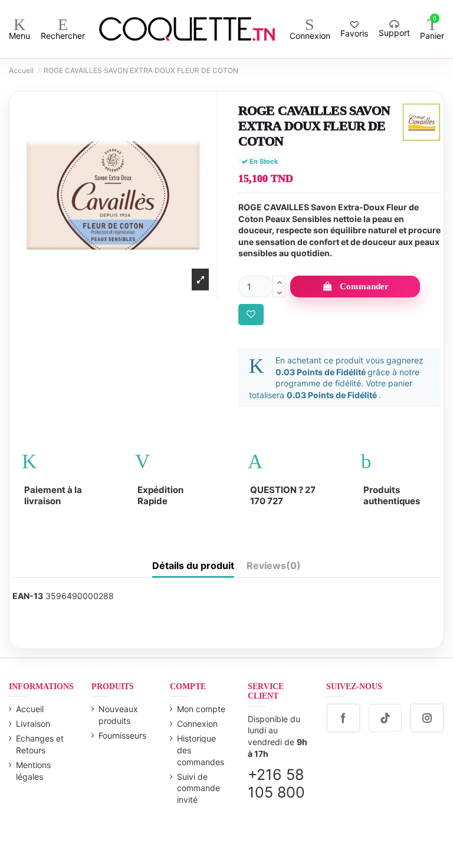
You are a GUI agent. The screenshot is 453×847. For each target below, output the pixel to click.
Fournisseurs (122, 735)
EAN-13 (27, 596)
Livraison (33, 724)
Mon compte (201, 709)
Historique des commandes (200, 749)
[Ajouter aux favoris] (251, 315)
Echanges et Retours (40, 744)
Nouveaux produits (118, 715)
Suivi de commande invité (198, 788)
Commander (364, 286)
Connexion (197, 724)
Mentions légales (33, 771)
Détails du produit (193, 565)
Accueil (30, 709)
